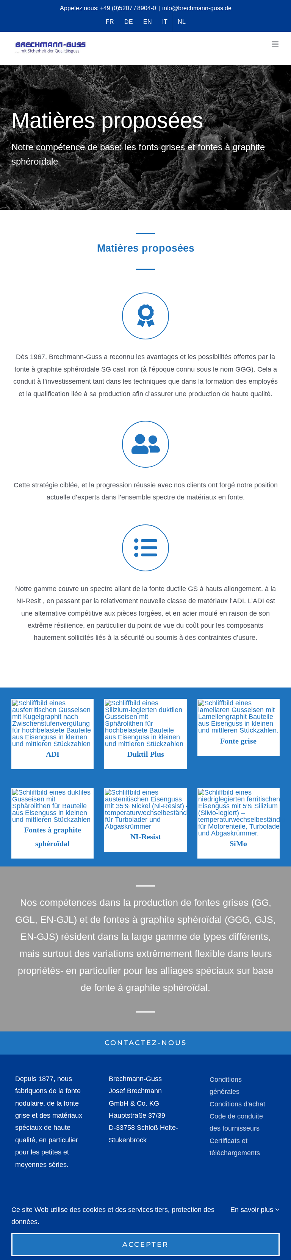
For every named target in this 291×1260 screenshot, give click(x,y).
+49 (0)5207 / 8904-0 (128, 8)
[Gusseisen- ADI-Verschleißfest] (52, 703)
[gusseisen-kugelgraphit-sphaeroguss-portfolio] (52, 792)
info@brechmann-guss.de (197, 8)
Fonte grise (238, 741)
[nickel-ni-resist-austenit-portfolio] (148, 792)
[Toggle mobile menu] (276, 44)
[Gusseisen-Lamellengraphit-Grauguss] (238, 703)
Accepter (145, 1244)
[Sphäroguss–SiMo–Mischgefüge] (241, 792)
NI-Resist (145, 836)
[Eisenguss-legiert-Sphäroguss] (145, 703)
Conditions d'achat (237, 1104)
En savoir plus (252, 1209)
